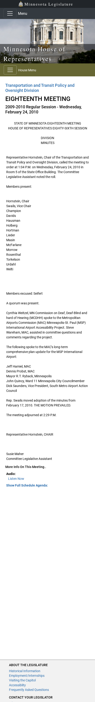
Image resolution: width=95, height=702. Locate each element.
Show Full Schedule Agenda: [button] (27, 485)
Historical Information (24, 671)
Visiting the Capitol (22, 680)
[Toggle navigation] (9, 13)
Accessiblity (17, 685)
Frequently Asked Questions (29, 690)
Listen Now (16, 478)
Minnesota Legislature (48, 4)
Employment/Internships (27, 675)
